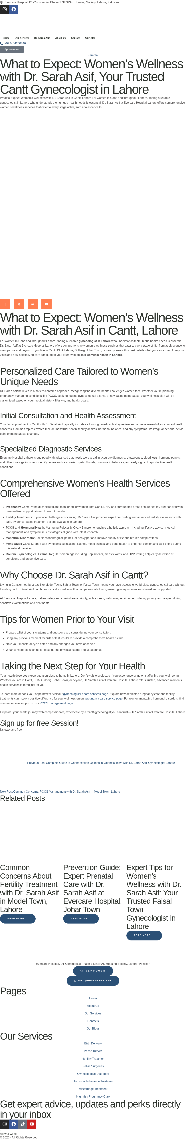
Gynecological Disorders (93, 1073)
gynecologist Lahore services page (85, 694)
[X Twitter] (19, 304)
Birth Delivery (93, 1043)
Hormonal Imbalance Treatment (93, 1081)
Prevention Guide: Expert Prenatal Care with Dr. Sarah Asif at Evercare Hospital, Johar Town (92, 888)
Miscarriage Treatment (93, 1088)
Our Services (93, 1013)
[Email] (46, 304)
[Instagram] (4, 9)
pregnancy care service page (104, 698)
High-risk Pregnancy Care (93, 1096)
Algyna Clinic (8, 1133)
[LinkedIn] (33, 304)
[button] (18, 919)
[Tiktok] (22, 1124)
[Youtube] (31, 1124)
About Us (93, 1005)
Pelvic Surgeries (93, 1066)
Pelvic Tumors (93, 1051)
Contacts (93, 1021)
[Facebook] (13, 9)
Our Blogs (93, 1028)
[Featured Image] (30, 861)
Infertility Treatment (93, 1058)
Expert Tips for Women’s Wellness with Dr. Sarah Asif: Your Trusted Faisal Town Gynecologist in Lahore (153, 896)
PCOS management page (56, 703)
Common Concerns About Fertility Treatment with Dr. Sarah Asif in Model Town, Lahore (29, 888)
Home (93, 998)
